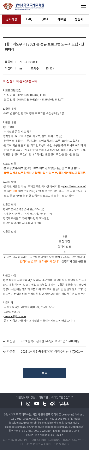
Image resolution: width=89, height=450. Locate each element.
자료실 (61, 19)
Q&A (44, 19)
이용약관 (43, 397)
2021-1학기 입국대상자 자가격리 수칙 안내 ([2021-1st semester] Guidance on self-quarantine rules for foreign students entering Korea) (52, 351)
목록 (44, 373)
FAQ (29, 19)
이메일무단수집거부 (62, 397)
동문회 (79, 19)
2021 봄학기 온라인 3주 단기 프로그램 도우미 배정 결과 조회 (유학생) (52, 341)
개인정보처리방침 (25, 397)
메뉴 (75, 7)
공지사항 (11, 19)
